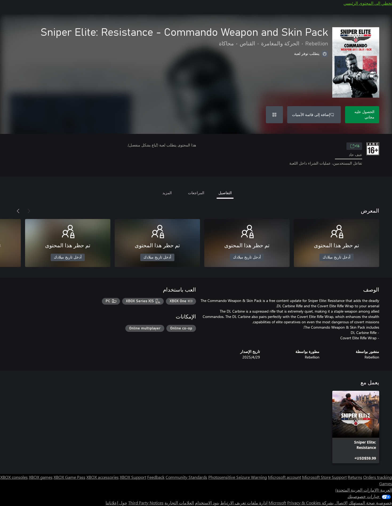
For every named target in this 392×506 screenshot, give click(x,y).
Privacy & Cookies (304, 502)
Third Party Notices (145, 502)
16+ (356, 146)
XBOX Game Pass (69, 477)
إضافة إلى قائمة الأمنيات (311, 114)
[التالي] (18, 211)
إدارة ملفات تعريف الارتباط (243, 502)
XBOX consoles (14, 477)
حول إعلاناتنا (116, 502)
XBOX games (41, 477)
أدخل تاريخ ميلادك (336, 257)
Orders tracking (377, 477)
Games (385, 483)
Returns (355, 477)
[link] (355, 427)
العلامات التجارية (179, 502)
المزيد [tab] (167, 192)
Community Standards (186, 477)
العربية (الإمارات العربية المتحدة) (363, 490)
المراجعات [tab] (196, 192)
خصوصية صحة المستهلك (370, 502)
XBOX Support (133, 477)
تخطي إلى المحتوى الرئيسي (367, 3)
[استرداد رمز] (274, 114)
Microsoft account (284, 477)
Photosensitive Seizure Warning (237, 477)
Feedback (156, 477)
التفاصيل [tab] (225, 192)
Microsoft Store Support (324, 477)
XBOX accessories (102, 477)
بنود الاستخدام (207, 502)
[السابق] (28, 211)
